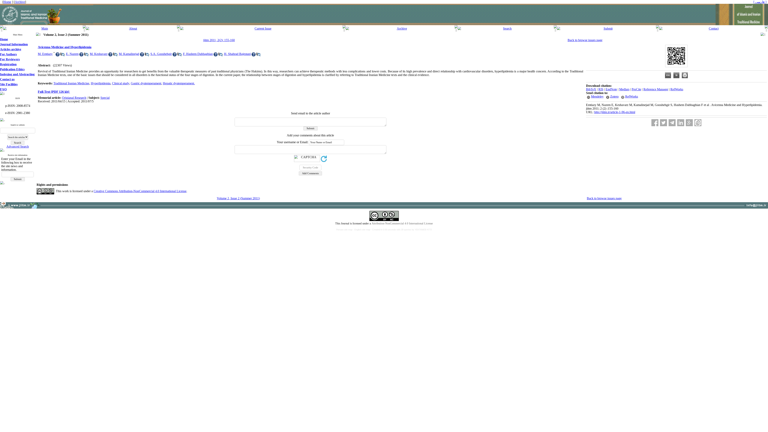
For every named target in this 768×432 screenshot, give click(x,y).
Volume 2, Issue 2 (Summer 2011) (238, 198)
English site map (362, 229)
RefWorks (676, 89)
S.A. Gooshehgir (161, 54)
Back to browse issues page (585, 40)
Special (105, 97)
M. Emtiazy (45, 54)
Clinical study (120, 83)
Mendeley (597, 96)
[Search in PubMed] (62, 55)
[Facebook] (654, 122)
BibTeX (591, 89)
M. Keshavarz (99, 54)
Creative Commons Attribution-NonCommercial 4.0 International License (140, 191)
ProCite (636, 89)
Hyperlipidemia (100, 83)
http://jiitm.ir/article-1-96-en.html (614, 112)
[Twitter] (663, 122)
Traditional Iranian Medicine (71, 83)
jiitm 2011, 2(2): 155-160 (219, 40)
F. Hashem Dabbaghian (198, 54)
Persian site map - (345, 229)
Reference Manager (655, 89)
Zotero (614, 96)
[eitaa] (697, 122)
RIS (600, 89)
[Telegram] (672, 122)
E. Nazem (72, 54)
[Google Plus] (689, 122)
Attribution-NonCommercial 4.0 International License (402, 223)
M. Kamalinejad (129, 54)
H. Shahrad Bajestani (237, 54)
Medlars (624, 89)
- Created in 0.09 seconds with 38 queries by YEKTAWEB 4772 (401, 229)
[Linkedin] (680, 122)
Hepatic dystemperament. (179, 83)
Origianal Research (74, 97)
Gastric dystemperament (146, 83)
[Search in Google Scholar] (58, 55)
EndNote (611, 89)
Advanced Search (17, 146)
